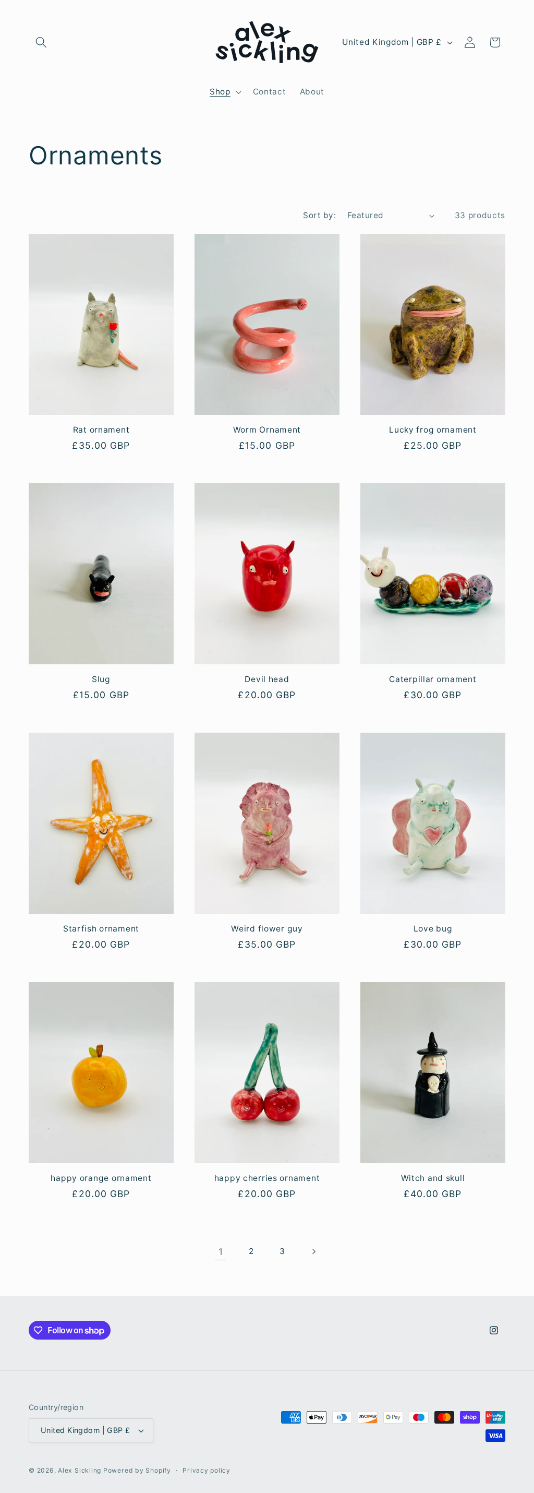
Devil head (267, 679)
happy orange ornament (101, 1178)
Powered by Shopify (137, 1470)
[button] (41, 42)
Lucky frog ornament (433, 430)
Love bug (433, 929)
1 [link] (221, 1251)
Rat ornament (101, 430)
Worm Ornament (267, 430)
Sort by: (319, 215)
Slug (101, 679)
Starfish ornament (101, 929)
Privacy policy (206, 1470)
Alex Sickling (80, 1470)
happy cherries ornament (267, 1178)
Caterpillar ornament (432, 679)
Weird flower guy (267, 929)
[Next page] (313, 1251)
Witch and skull (433, 1178)
